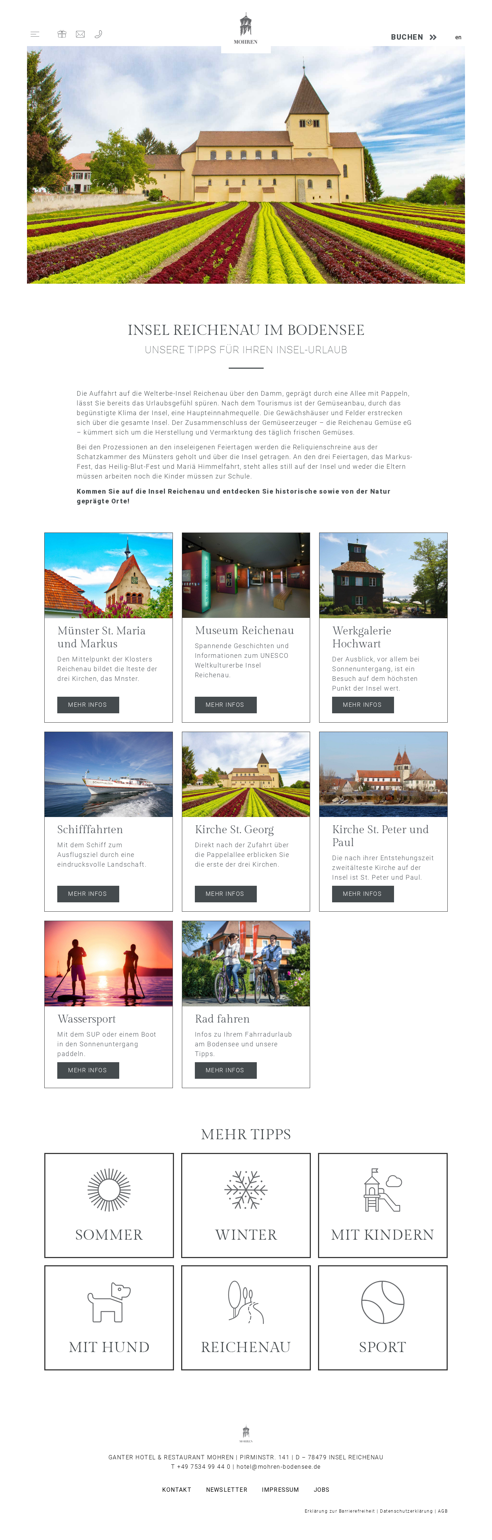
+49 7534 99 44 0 (204, 1466)
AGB (443, 1511)
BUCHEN (407, 37)
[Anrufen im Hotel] (98, 34)
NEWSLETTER (226, 1489)
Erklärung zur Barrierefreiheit (340, 1511)
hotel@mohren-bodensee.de (279, 1466)
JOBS (322, 1489)
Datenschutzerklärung (406, 1511)
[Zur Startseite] (246, 28)
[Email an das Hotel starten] (80, 34)
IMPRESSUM (280, 1489)
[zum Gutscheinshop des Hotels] (62, 34)
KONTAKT (176, 1489)
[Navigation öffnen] (35, 34)
